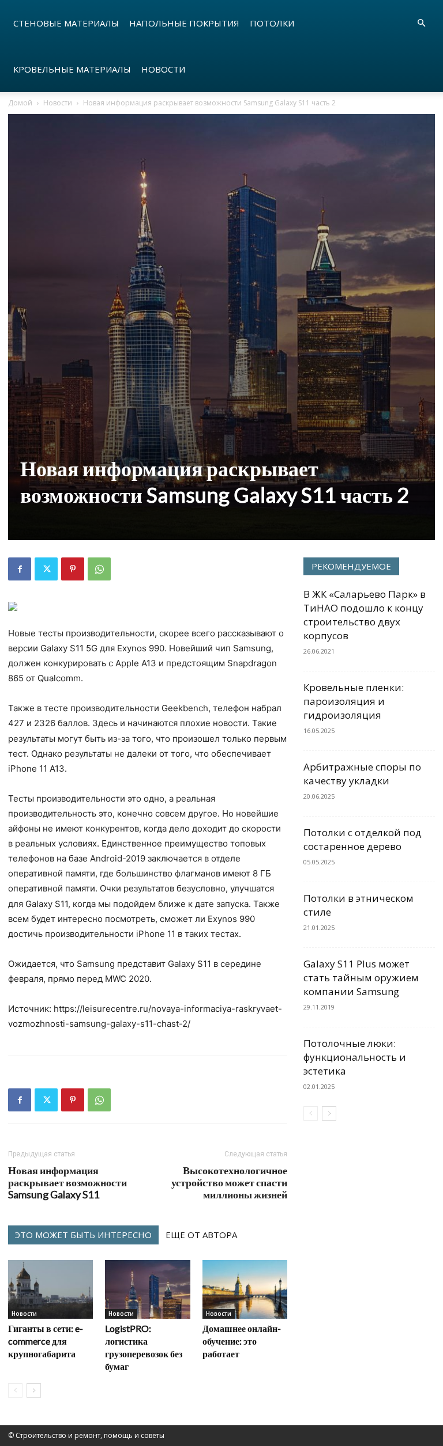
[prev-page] (15, 1390)
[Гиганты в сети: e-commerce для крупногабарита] (50, 1289)
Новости (163, 69)
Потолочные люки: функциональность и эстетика (354, 1057)
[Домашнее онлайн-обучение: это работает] (244, 1289)
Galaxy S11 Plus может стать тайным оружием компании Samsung (361, 977)
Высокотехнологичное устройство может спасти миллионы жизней (229, 1182)
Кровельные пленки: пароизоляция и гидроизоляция (353, 701)
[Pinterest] (72, 568)
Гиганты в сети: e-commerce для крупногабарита (45, 1341)
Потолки (272, 23)
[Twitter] (46, 568)
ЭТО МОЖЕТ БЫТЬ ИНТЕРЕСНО (83, 1234)
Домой (20, 103)
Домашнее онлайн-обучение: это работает (241, 1341)
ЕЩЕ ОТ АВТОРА (201, 1234)
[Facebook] (19, 568)
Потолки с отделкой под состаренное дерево (362, 839)
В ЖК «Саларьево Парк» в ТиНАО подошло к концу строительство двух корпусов (364, 614)
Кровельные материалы (72, 69)
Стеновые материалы (66, 23)
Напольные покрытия (184, 23)
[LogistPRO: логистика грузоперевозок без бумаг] (147, 1289)
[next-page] (34, 1390)
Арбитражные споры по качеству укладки (362, 773)
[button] (421, 23)
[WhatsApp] (99, 568)
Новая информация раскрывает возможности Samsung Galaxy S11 (67, 1182)
